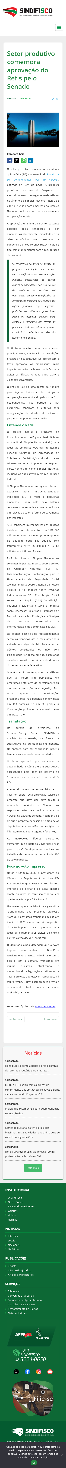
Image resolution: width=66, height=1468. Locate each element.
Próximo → (50, 1019)
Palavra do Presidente (21, 1206)
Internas (13, 1236)
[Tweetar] (17, 160)
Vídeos (12, 1215)
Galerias (13, 1210)
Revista (12, 1266)
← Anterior (15, 1019)
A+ (54, 99)
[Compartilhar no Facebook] (10, 160)
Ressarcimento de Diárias (23, 1308)
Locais (11, 1240)
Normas (12, 1219)
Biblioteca (14, 1291)
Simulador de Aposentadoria (25, 1300)
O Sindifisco (15, 1197)
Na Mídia (13, 1249)
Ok (34, 1462)
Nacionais (14, 1245)
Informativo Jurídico (19, 1270)
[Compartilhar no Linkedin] (31, 160)
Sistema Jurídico (17, 1313)
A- (57, 99)
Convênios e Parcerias (21, 1295)
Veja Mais (33, 1167)
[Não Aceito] (61, 1455)
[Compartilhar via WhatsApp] (24, 160)
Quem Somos (16, 1202)
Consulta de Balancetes (22, 1304)
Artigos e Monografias (21, 1274)
